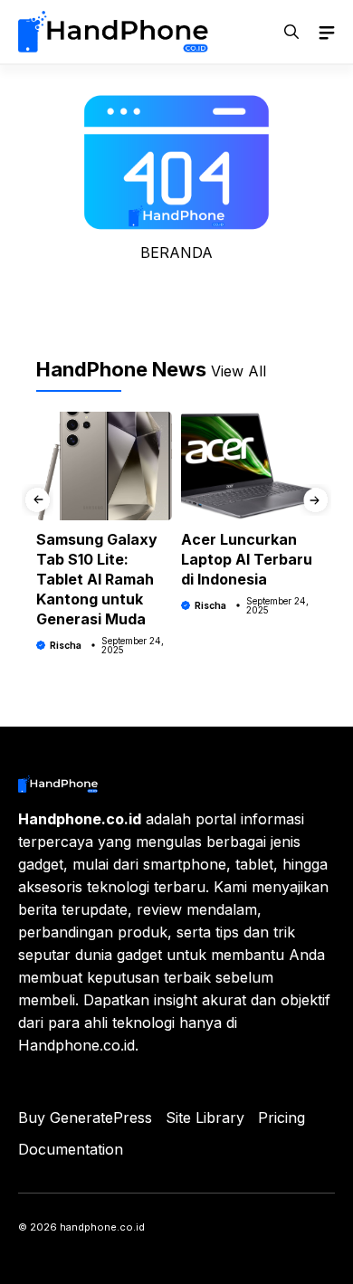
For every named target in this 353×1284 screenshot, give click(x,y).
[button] (291, 31)
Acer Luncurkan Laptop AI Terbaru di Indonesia (246, 559)
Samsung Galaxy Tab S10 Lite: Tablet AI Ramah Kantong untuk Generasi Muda (96, 579)
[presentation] (37, 500)
